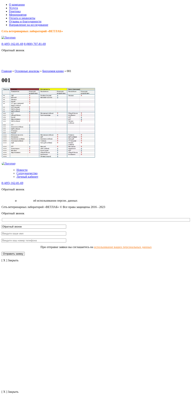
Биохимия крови (53, 71)
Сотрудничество (27, 173)
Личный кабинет (27, 176)
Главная (7, 71)
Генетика (15, 11)
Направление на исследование (28, 24)
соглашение (24, 200)
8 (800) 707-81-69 (35, 43)
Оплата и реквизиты (22, 18)
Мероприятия (17, 14)
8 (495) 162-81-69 (12, 43)
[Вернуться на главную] (9, 37)
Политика (8, 200)
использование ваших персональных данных (123, 247)
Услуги (13, 8)
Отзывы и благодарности (25, 21)
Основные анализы (27, 71)
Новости (22, 169)
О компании (17, 4)
